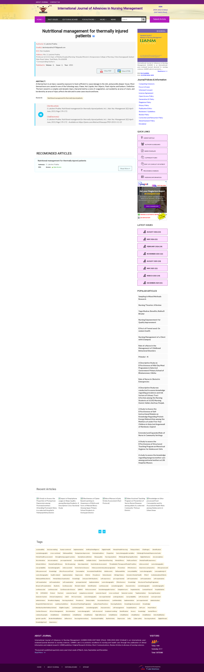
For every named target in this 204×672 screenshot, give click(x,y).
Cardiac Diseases (41, 611)
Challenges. (146, 549)
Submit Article (159, 19)
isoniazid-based (147, 589)
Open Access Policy (146, 96)
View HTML (126, 71)
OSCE (67, 596)
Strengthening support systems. (65, 557)
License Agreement (146, 93)
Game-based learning (105, 560)
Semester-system (127, 593)
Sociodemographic (54, 567)
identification (157, 549)
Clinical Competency (56, 596)
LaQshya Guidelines (61, 604)
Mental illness (119, 560)
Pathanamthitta (67, 553)
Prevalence (96, 575)
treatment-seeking (111, 611)
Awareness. (53, 622)
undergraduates (118, 596)
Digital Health (106, 549)
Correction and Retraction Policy (151, 118)
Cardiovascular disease (67, 589)
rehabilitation (54, 615)
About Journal (42, 2)
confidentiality (116, 600)
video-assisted (144, 564)
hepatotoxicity (135, 589)
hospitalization (159, 589)
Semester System (41, 596)
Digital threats (162, 618)
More (102, 19)
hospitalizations (131, 607)
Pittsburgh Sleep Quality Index (128, 557)
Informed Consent (146, 90)
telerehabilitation (159, 615)
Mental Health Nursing (120, 549)
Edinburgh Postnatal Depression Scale (149, 553)
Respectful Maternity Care (44, 604)
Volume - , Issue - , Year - (59, 65)
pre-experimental (66, 560)
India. (129, 618)
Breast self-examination (43, 586)
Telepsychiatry (135, 549)
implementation (78, 549)
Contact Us (55, 2)
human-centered (65, 549)
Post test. (60, 593)
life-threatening (70, 564)
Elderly (87, 575)
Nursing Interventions (82, 618)
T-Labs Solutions (152, 669)
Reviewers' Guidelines (147, 111)
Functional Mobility (97, 618)
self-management (118, 607)
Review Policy (144, 115)
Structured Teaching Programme (148, 582)
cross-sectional (55, 553)
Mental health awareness (148, 560)
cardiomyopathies (77, 607)
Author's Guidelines (152, 144)
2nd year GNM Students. (90, 578)
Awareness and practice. (147, 567)
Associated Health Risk (94, 571)
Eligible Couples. (64, 607)
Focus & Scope (144, 87)
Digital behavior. (145, 557)
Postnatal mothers (98, 553)
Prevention (121, 567)
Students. (57, 586)
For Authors (88, 19)
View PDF (107, 71)
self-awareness (105, 578)
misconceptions (158, 557)
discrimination (40, 560)
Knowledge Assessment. (132, 604)
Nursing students (110, 557)
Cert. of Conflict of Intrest (154, 164)
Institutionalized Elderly (158, 575)
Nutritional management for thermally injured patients (85, 33)
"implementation (140, 593)
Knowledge (52, 571)
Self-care (142, 607)
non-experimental (104, 596)
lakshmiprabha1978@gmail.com (53, 47)
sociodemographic (42, 553)
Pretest (52, 593)
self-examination (132, 578)
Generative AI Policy (146, 99)
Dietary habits (90, 600)
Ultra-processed (162, 567)
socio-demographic (157, 564)
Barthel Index (110, 618)
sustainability (40, 549)
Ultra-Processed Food (66, 571)
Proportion (110, 553)
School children (41, 564)
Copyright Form (150, 158)
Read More (124, 169)
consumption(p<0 (160, 571)
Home (39, 19)
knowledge (141, 611)
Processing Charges (150, 171)
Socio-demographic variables (125, 553)
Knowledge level (41, 622)
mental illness (152, 611)
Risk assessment (90, 589)
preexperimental (81, 582)
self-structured (143, 596)
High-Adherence (100, 615)
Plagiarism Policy (145, 102)
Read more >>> (163, 71)
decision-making (52, 549)
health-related (55, 575)
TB (37, 593)
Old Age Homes (119, 575)
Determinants (107, 575)
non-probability (79, 560)
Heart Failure (152, 607)
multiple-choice (91, 560)
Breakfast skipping (54, 600)
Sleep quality (98, 557)
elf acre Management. (56, 611)
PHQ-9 (146, 575)
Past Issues (53, 19)
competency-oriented (86, 593)
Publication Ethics (145, 108)
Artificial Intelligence (92, 549)
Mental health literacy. (55, 564)
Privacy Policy (144, 105)
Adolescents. (108, 571)
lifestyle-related (80, 586)
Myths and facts (132, 560)
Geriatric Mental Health (134, 575)
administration (155, 600)
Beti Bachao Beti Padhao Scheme (46, 607)
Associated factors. (104, 600)
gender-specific (41, 618)
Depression (79, 575)
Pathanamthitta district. (43, 578)
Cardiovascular (67, 586)
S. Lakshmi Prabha (50, 44)
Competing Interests (147, 84)
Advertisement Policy (147, 121)
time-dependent (83, 564)
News (113, 19)
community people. (42, 615)
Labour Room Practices (101, 604)
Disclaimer (142, 124)
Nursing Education (154, 593)
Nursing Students (116, 604)
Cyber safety (138, 618)
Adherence (68, 618)
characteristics (130, 586)
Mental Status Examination (61, 578)
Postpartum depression (82, 553)
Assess (133, 611)
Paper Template (150, 151)
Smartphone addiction (85, 557)
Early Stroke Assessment (99, 564)
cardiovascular (103, 586)
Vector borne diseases (82, 567)
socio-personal (156, 596)
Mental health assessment (44, 557)
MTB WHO (44, 593)
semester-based (71, 593)
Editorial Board (70, 19)
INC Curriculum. (76, 596)
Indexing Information (153, 177)
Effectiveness (132, 567)
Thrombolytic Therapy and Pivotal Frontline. (122, 564)
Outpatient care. (123, 589)
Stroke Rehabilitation (55, 618)
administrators (40, 600)
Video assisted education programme (103, 567)
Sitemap (86, 667)
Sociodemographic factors (107, 589)
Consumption (80, 571)
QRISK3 (80, 589)
